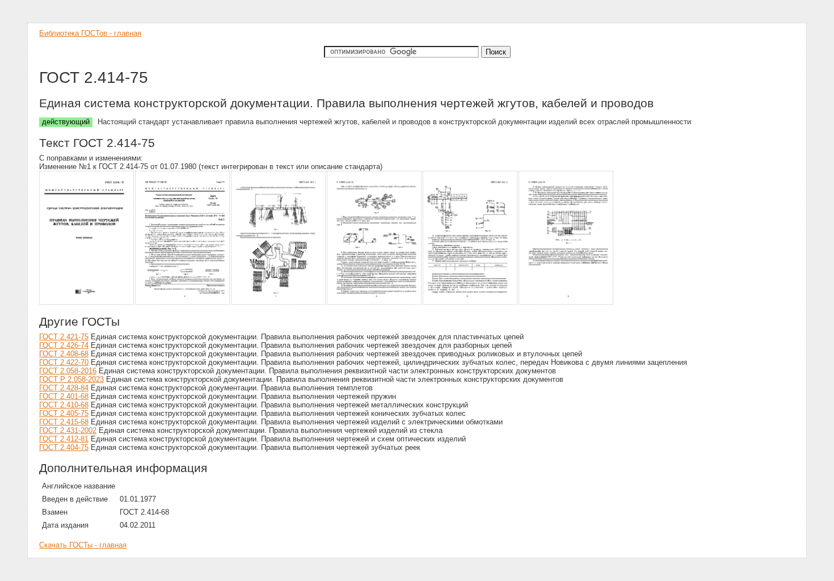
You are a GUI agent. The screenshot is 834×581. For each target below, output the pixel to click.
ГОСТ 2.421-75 (64, 336)
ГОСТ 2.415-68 (64, 422)
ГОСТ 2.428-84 (64, 388)
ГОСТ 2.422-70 (64, 362)
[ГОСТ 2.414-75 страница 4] (375, 302)
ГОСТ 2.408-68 (64, 354)
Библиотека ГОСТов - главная (90, 33)
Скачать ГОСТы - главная (83, 545)
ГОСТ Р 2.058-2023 (71, 379)
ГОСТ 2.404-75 (64, 447)
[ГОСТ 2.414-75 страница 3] (279, 302)
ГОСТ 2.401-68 (64, 396)
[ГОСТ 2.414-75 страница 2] (183, 302)
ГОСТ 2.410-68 (64, 405)
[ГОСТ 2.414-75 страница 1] (87, 302)
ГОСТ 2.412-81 (64, 439)
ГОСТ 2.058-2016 (67, 371)
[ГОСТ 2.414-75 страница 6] (566, 302)
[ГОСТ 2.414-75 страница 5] (471, 302)
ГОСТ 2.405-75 (64, 413)
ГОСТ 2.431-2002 (67, 430)
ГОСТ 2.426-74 (64, 345)
